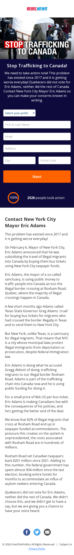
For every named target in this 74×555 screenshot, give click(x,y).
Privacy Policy (37, 548)
